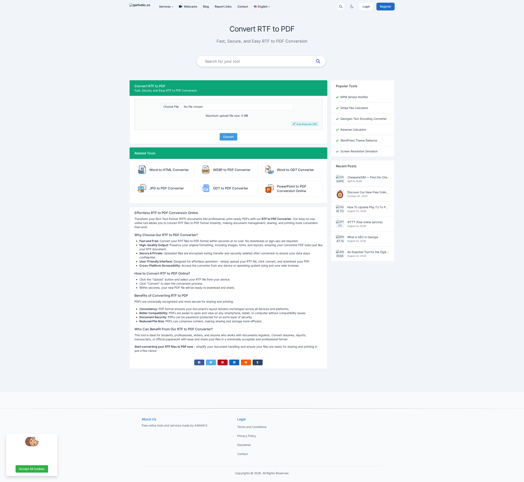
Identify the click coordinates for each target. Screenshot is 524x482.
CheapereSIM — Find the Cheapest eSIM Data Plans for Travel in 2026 (368, 177)
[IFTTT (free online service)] (340, 226)
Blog (206, 6)
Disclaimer (244, 445)
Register (385, 6)
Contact (242, 6)
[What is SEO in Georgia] (340, 241)
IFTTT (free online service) (365, 222)
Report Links (223, 6)
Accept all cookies (32, 469)
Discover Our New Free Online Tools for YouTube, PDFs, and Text (368, 192)
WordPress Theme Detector (358, 140)
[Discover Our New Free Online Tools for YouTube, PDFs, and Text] (340, 196)
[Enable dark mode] (352, 6)
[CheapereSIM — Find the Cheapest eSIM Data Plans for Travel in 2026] (340, 181)
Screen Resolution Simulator (359, 151)
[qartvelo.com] (141, 6)
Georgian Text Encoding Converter (363, 118)
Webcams (190, 6)
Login (366, 6)
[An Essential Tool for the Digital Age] (340, 256)
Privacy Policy (246, 436)
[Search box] (340, 6)
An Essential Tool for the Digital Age (368, 252)
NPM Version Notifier (354, 97)
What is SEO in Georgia (362, 237)
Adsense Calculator (353, 129)
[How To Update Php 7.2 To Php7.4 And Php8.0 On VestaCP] (340, 211)
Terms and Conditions (251, 427)
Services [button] (165, 6)
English (263, 6)
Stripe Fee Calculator (354, 108)
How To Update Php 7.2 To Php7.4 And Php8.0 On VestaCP (368, 207)
